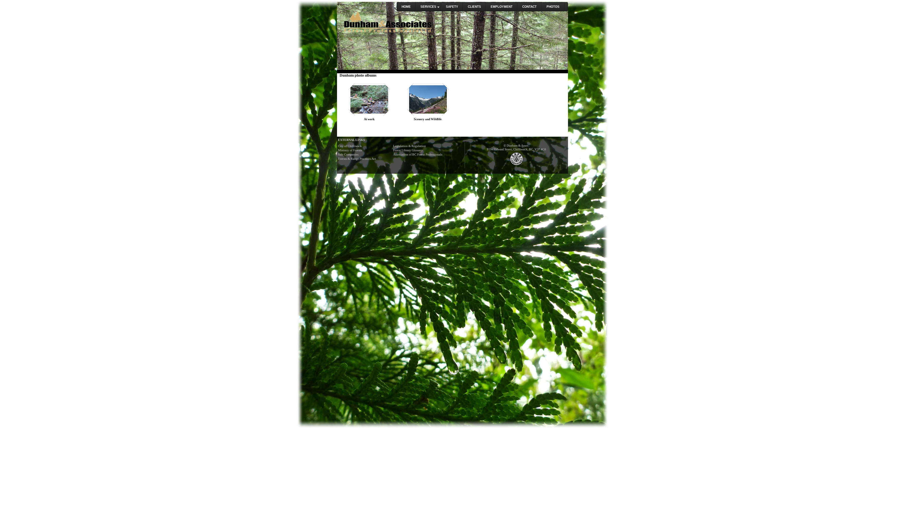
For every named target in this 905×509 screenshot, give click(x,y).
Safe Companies (348, 154)
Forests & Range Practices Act (357, 158)
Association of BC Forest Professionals (417, 154)
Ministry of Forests (350, 150)
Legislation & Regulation (409, 146)
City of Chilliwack (350, 146)
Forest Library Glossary (408, 150)
